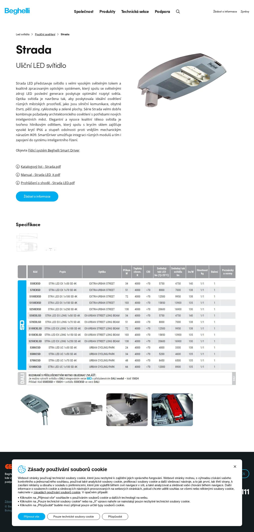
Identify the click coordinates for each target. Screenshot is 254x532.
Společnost (83, 11)
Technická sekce (135, 11)
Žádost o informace (225, 11)
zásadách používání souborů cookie (57, 492)
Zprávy (245, 11)
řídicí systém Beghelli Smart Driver (54, 150)
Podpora (162, 11)
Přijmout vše (31, 516)
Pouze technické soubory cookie (73, 516)
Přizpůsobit (115, 516)
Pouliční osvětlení (45, 34)
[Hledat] (178, 11)
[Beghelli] (17, 11)
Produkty (107, 11)
